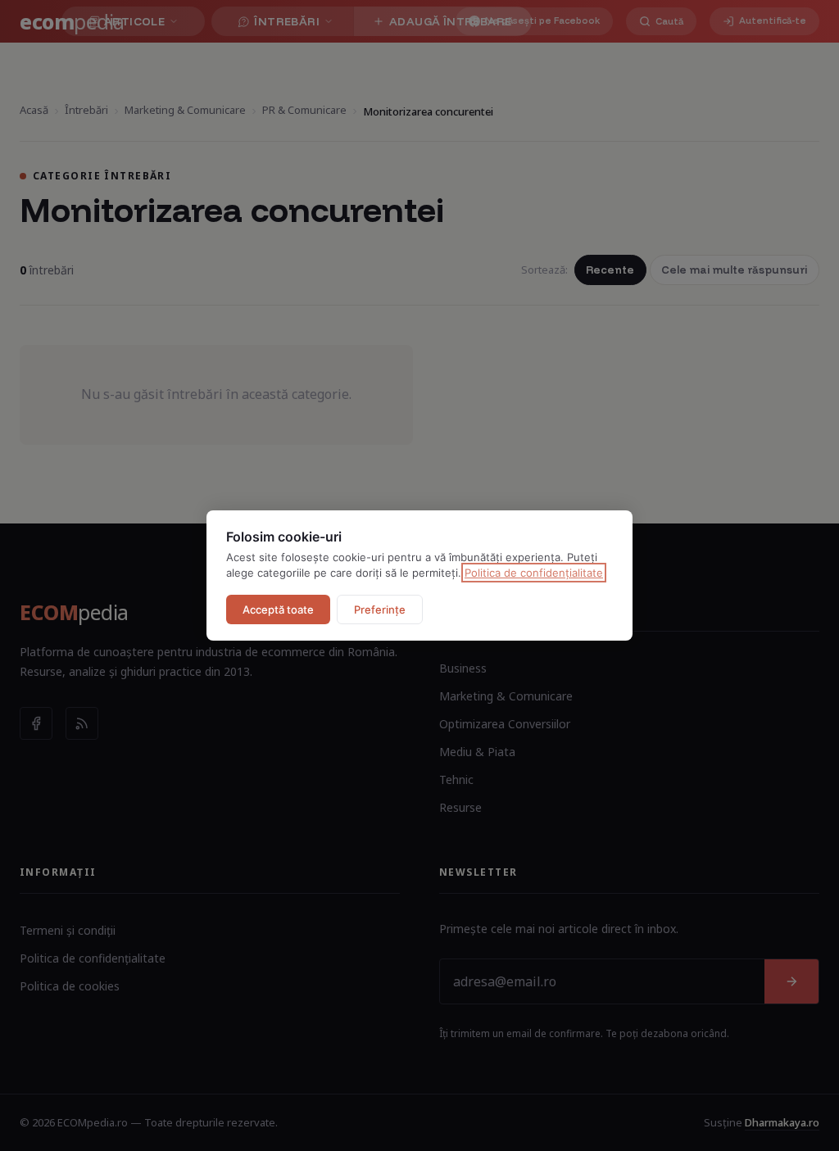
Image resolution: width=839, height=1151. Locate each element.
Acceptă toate (278, 609)
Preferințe (380, 609)
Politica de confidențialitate (534, 572)
